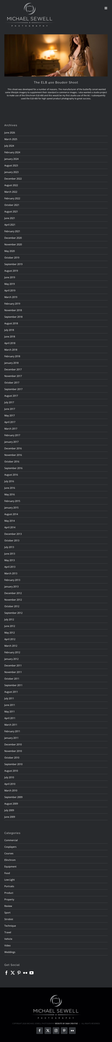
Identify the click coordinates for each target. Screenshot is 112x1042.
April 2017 (9, 422)
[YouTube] (31, 973)
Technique (10, 925)
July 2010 (9, 777)
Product (8, 892)
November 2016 (13, 455)
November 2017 (13, 376)
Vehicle (8, 939)
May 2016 (9, 494)
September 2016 (13, 468)
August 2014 (11, 514)
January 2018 (11, 362)
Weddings (9, 952)
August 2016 (11, 474)
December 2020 (13, 237)
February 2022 (12, 198)
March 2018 (10, 349)
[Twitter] (13, 973)
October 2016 (11, 461)
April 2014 (9, 527)
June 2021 (9, 218)
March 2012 (10, 645)
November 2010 (13, 751)
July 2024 (9, 145)
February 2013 (12, 580)
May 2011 (9, 711)
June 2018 (9, 336)
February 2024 (12, 152)
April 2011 (9, 718)
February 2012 (12, 652)
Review (8, 906)
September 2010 (13, 764)
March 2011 (10, 724)
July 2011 (9, 698)
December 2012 (13, 593)
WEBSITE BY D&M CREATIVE (66, 1023)
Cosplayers (10, 846)
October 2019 (11, 257)
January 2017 (11, 441)
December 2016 (13, 448)
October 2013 (11, 540)
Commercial (11, 840)
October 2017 (11, 382)
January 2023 (11, 172)
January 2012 (11, 659)
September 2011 (13, 685)
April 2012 (9, 639)
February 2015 (12, 501)
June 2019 (9, 277)
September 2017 (13, 389)
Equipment (10, 866)
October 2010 (11, 757)
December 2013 (13, 534)
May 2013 (9, 560)
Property (9, 899)
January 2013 (11, 586)
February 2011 (12, 731)
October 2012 (11, 606)
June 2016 (9, 487)
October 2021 (11, 205)
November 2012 (13, 599)
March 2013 (10, 573)
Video (7, 945)
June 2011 (9, 705)
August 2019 (11, 270)
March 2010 (10, 790)
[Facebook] (6, 973)
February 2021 (12, 231)
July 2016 (9, 481)
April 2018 (9, 343)
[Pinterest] (19, 973)
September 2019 (13, 264)
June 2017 (9, 409)
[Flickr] (25, 973)
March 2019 (10, 297)
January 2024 (11, 159)
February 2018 (12, 356)
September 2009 (13, 797)
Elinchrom (10, 860)
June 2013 (9, 553)
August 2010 (11, 770)
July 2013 (9, 547)
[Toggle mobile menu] (106, 8)
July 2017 (9, 402)
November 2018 (13, 310)
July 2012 (9, 619)
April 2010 (9, 784)
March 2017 (10, 428)
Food (7, 873)
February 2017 (12, 435)
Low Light (9, 879)
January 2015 (11, 507)
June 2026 (9, 132)
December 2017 (13, 369)
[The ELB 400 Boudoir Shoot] (56, 55)
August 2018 (11, 323)
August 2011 (11, 691)
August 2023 (11, 165)
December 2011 (13, 665)
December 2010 (13, 744)
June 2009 (9, 816)
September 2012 (13, 612)
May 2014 (9, 520)
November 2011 (13, 672)
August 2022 (11, 185)
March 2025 (10, 139)
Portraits (9, 886)
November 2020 (13, 244)
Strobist (8, 919)
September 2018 (13, 316)
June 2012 (9, 626)
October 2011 (11, 678)
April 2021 (9, 224)
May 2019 (9, 284)
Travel (7, 932)
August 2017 (11, 395)
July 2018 (9, 330)
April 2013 (9, 566)
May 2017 (9, 415)
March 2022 (10, 191)
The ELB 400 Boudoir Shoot (56, 82)
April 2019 (9, 290)
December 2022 (13, 178)
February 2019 (12, 303)
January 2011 (11, 738)
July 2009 (9, 810)
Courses (8, 853)
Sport (7, 912)
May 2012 (9, 632)
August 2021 (11, 211)
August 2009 (11, 803)
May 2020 (9, 251)
